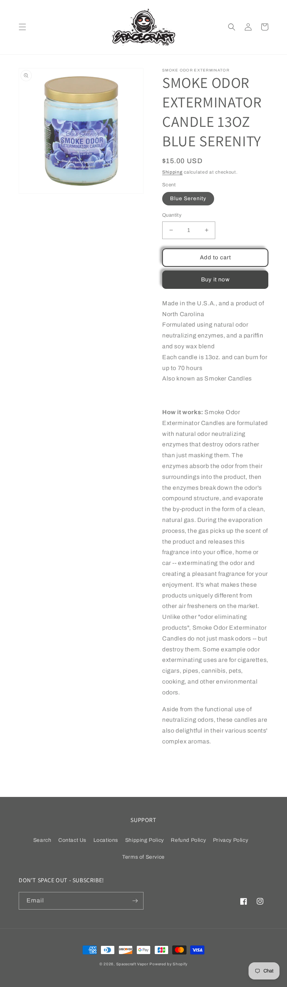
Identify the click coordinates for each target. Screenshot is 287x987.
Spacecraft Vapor (132, 964)
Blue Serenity (188, 198)
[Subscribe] (135, 901)
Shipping (172, 172)
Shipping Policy (144, 840)
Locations (105, 840)
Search (42, 840)
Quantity (172, 215)
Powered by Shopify (168, 964)
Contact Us (72, 840)
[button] (22, 27)
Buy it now (215, 279)
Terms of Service (143, 857)
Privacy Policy (230, 840)
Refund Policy (188, 840)
